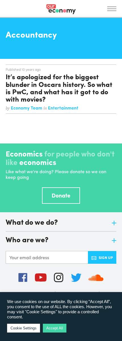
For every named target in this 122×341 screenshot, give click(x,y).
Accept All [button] (54, 328)
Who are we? (27, 240)
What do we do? (32, 222)
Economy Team (27, 107)
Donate (61, 195)
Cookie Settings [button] (23, 328)
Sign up (106, 257)
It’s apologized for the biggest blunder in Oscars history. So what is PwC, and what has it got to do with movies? (59, 88)
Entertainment (63, 107)
